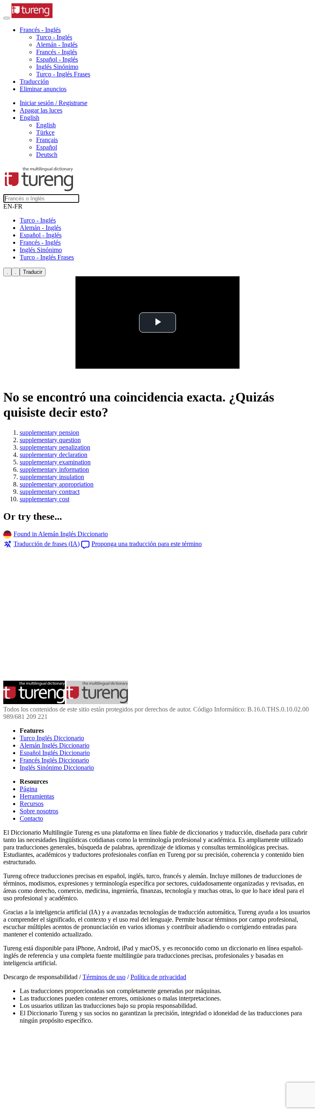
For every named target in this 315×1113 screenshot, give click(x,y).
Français (47, 139)
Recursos (31, 803)
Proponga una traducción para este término (146, 543)
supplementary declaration (53, 454)
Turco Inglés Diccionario (52, 737)
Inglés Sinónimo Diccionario (57, 767)
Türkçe (45, 132)
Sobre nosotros (39, 811)
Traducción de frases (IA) (47, 543)
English (46, 125)
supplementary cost (44, 499)
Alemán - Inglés (57, 44)
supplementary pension (49, 432)
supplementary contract (50, 491)
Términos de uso (104, 976)
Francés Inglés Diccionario (54, 760)
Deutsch (46, 154)
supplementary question (50, 439)
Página (28, 788)
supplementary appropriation (57, 484)
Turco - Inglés (54, 37)
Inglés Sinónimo (57, 66)
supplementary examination (55, 462)
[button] (40, 29)
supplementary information (54, 469)
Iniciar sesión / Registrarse (53, 102)
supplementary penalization (55, 447)
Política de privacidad (158, 976)
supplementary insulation (52, 476)
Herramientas (37, 796)
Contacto (31, 818)
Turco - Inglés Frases (63, 74)
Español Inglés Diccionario (55, 752)
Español (46, 147)
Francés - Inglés (56, 51)
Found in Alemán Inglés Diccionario (61, 533)
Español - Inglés (57, 59)
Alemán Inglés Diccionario (54, 745)
